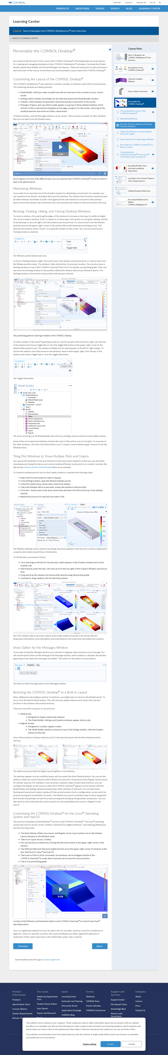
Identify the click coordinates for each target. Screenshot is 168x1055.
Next (99, 946)
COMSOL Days (92, 1001)
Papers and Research (46, 1013)
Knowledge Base (118, 1009)
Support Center (118, 999)
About (138, 996)
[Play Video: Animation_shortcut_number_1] (60, 147)
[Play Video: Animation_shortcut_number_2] (60, 889)
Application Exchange (71, 1010)
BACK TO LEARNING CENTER (25, 38)
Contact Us (140, 1010)
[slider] (58, 173)
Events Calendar (93, 1005)
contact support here (52, 959)
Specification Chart (21, 1004)
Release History (19, 1018)
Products (62, 8)
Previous (23, 946)
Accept (111, 1044)
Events (115, 8)
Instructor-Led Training (72, 1001)
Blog (129, 8)
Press (137, 1005)
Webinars (90, 996)
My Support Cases (119, 1004)
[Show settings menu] (105, 173)
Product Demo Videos (47, 1004)
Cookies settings (89, 1044)
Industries (82, 8)
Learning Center (149, 8)
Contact (129, 3)
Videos (100, 8)
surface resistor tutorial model (37, 467)
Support (117, 3)
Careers (138, 1001)
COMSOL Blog (68, 1015)
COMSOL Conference (96, 1010)
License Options (19, 1009)
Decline (132, 1044)
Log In (152, 3)
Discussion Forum (70, 1005)
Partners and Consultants (116, 1014)
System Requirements (22, 1013)
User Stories (42, 1008)
